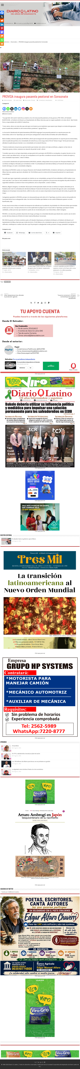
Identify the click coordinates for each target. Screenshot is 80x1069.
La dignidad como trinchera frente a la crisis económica (27, 769)
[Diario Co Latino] (40, 13)
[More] (31, 107)
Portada (33, 100)
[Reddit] (2, 20)
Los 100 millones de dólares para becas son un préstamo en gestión (31, 761)
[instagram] (45, 302)
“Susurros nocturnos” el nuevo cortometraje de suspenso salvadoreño (67, 296)
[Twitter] (19, 107)
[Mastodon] (2, 32)
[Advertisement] (40, 32)
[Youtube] (41, 302)
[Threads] (27, 107)
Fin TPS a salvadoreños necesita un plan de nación (26, 753)
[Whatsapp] (8, 107)
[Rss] (31, 302)
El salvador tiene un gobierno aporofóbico (24, 539)
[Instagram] (23, 107)
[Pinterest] (2, 28)
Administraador (8, 100)
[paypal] (48, 302)
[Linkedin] (15, 107)
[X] (12, 107)
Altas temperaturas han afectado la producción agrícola (14, 295)
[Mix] (2, 36)
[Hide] (1, 47)
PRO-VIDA (7, 282)
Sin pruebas (15, 745)
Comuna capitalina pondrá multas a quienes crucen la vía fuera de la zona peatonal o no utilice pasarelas (64, 268)
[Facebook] (4, 107)
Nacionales (14, 42)
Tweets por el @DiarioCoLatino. (10, 892)
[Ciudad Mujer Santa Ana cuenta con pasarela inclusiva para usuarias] (14, 258)
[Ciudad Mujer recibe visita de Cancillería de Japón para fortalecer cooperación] (39, 258)
